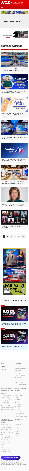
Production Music (5, 397)
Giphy (16, 437)
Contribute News (18, 424)
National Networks (19, 402)
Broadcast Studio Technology (7, 426)
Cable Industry (18, 404)
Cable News (17, 406)
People (16, 397)
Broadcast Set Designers (6, 399)
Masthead (17, 365)
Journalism (17, 399)
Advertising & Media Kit (20, 367)
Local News (17, 408)
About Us (18, 363)
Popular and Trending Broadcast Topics (7, 420)
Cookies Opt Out (18, 382)
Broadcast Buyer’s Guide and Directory (7, 389)
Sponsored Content (19, 373)
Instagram (17, 439)
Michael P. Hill (4, 365)
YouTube (16, 431)
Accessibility (17, 381)
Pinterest (17, 435)
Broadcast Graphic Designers (7, 406)
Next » (23, 236)
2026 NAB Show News (6, 453)
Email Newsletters (19, 423)
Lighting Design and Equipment (5, 403)
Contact (16, 426)
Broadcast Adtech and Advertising (19, 413)
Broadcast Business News (20, 392)
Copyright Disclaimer (19, 372)
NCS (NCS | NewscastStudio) (20, 461)
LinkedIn (17, 433)
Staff (2, 363)
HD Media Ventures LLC (8, 462)
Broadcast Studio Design (6, 424)
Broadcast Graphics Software (7, 407)
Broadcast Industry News (20, 394)
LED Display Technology (6, 395)
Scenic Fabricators (5, 400)
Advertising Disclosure (20, 375)
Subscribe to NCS (19, 421)
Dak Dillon (3, 369)
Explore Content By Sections (21, 389)
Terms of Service (18, 377)
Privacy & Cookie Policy (20, 379)
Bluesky (16, 430)
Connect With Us (20, 419)
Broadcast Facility (5, 449)
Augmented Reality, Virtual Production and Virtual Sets (7, 436)
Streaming (17, 401)
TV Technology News (5, 451)
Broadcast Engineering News (21, 416)
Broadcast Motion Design (6, 427)
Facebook (17, 428)
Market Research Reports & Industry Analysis (21, 410)
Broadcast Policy (18, 395)
